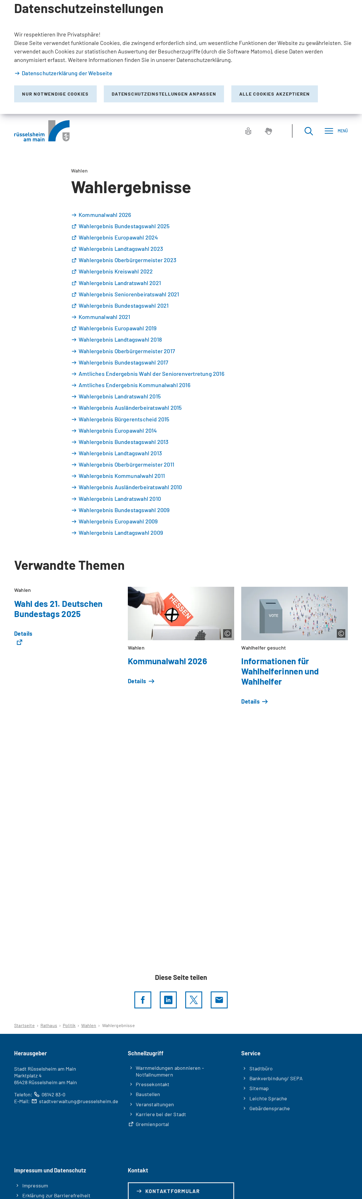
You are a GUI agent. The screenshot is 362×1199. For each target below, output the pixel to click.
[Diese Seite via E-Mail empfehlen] (219, 999)
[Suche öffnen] (308, 130)
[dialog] (181, 57)
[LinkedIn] (168, 999)
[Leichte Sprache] (248, 131)
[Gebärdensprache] (268, 131)
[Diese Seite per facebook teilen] (142, 999)
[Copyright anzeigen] (227, 633)
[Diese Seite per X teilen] (193, 999)
